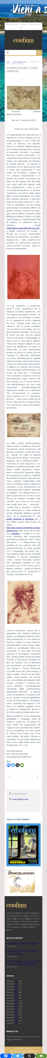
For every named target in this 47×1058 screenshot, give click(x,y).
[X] (18, 765)
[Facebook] (21, 27)
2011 (16, 1023)
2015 (16, 1012)
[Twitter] (13, 765)
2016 (16, 1009)
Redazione (14, 24)
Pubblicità (23, 24)
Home (8, 24)
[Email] (22, 765)
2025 (16, 984)
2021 (16, 995)
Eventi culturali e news (20, 62)
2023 (16, 989)
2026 (16, 981)
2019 (16, 1001)
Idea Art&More (32, 1051)
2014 (16, 1015)
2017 (16, 1006)
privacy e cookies (34, 24)
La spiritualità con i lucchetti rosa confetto (21, 943)
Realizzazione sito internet (18, 1051)
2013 (16, 1017)
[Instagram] (25, 27)
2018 (16, 1003)
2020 (16, 998)
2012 (16, 1020)
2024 (16, 987)
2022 (16, 992)
